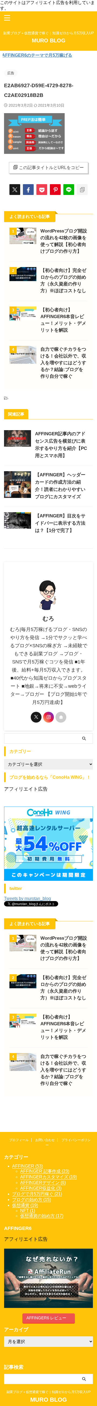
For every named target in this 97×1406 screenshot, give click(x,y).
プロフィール (19, 1140)
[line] (68, 189)
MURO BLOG (48, 40)
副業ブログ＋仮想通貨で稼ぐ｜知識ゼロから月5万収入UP (50, 1392)
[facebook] (28, 189)
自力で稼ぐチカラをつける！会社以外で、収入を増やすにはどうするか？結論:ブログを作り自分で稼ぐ (63, 363)
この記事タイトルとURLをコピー (51, 167)
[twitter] (14, 189)
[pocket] (41, 189)
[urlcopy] (82, 189)
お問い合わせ (45, 1140)
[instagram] (48, 717)
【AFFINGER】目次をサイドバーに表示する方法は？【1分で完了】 (60, 523)
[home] (61, 717)
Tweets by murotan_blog (27, 898)
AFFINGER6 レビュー (46, 1318)
